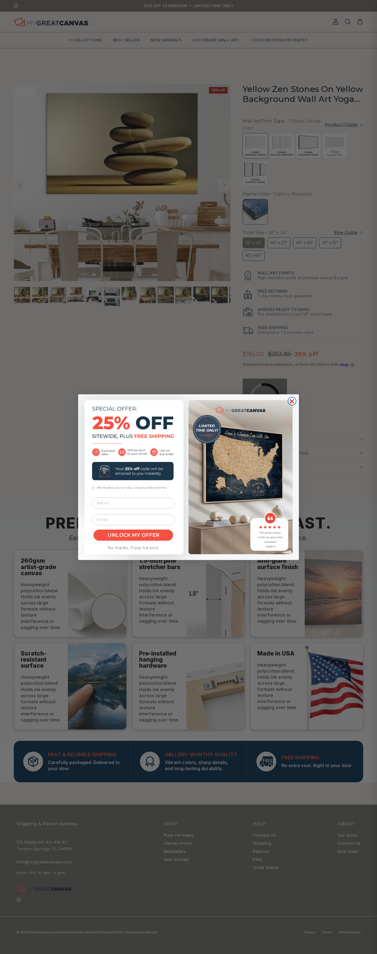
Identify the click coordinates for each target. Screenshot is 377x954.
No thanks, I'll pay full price (133, 547)
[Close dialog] (292, 401)
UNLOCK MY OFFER (133, 535)
